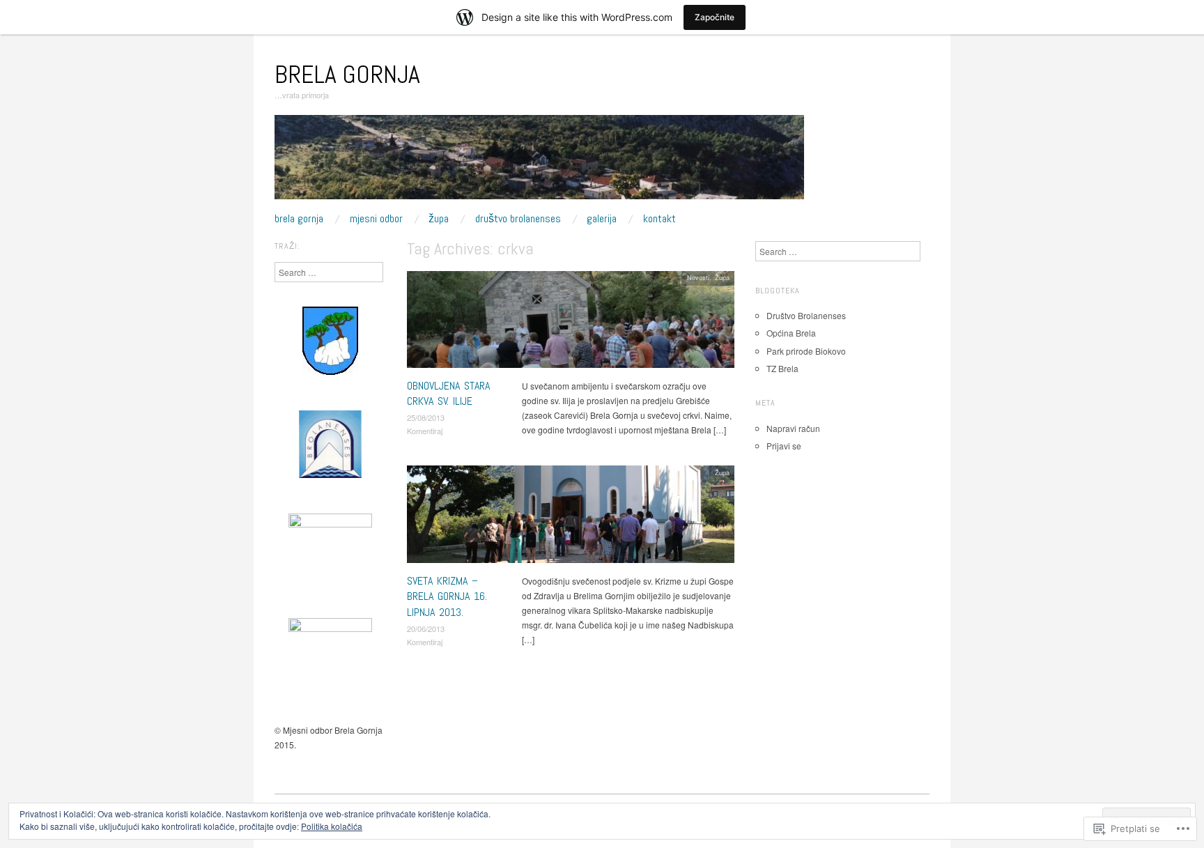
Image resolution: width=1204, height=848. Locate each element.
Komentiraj (424, 430)
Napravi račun (793, 428)
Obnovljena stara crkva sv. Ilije (448, 393)
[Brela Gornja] (539, 162)
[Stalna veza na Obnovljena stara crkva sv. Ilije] (570, 323)
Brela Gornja (347, 75)
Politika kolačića (331, 826)
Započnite (714, 17)
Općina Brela (791, 333)
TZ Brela (782, 368)
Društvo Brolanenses (518, 218)
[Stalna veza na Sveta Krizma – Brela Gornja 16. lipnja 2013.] (570, 518)
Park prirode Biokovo (806, 351)
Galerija (602, 218)
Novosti (698, 277)
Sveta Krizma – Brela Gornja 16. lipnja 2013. (447, 596)
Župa (439, 218)
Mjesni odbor (376, 218)
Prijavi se (783, 446)
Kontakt (659, 218)
